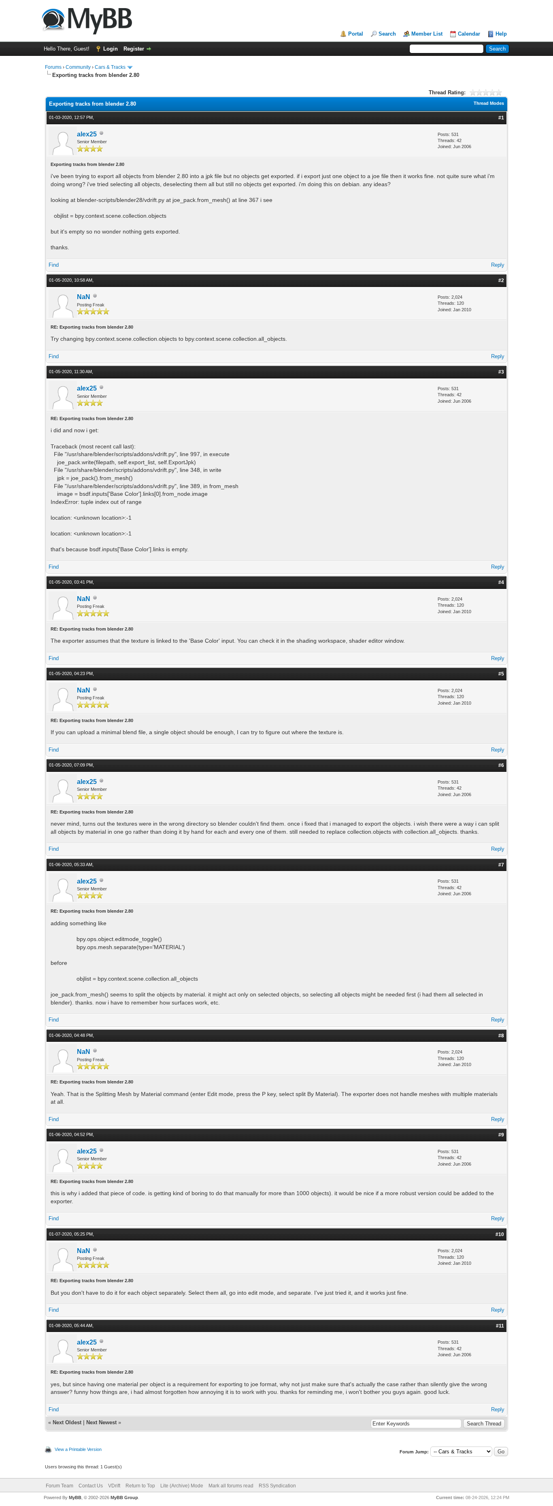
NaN (83, 296)
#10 (500, 1234)
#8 (501, 1036)
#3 (501, 372)
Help (501, 34)
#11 (500, 1326)
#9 (501, 1135)
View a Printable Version (78, 1449)
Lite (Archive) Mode (181, 1486)
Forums (53, 67)
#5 (501, 674)
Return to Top (140, 1486)
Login (110, 49)
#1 (501, 118)
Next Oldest (67, 1422)
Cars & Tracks (110, 67)
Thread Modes (489, 103)
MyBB (75, 1497)
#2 (501, 280)
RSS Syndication (277, 1486)
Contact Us (91, 1486)
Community (78, 67)
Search (387, 34)
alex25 (87, 134)
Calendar (469, 34)
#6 (501, 765)
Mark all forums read (230, 1486)
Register (133, 49)
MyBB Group (124, 1497)
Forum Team (59, 1486)
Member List (426, 34)
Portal (355, 34)
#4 (501, 582)
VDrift (114, 1486)
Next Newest (101, 1422)
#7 (501, 865)
